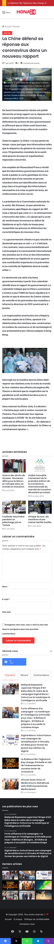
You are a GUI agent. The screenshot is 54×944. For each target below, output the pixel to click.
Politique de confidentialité (36, 919)
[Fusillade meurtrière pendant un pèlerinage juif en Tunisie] (14, 507)
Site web (6, 612)
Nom (5, 586)
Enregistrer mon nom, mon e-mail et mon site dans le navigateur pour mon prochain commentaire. (25, 629)
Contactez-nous (27, 924)
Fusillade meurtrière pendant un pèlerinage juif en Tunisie (13, 521)
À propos (18, 919)
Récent (24, 675)
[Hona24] (27, 12)
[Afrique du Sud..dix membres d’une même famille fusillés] (40, 507)
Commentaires (41, 675)
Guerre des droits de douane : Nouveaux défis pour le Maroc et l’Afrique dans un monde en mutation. (13, 481)
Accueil (7, 26)
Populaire (10, 675)
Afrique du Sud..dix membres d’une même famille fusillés (40, 519)
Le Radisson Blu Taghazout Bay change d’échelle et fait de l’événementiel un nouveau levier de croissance (36, 765)
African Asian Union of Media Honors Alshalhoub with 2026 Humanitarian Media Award (35, 784)
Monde (16, 26)
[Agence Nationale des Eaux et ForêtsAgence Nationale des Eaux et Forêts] (44, 885)
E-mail (6, 599)
